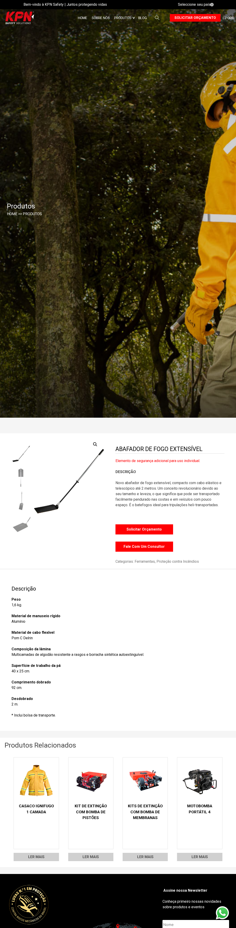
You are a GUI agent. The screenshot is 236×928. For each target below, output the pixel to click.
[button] (95, 444)
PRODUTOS (122, 18)
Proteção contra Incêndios (177, 561)
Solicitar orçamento (195, 18)
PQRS (229, 18)
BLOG (142, 18)
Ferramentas (145, 561)
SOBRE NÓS (101, 18)
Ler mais (36, 857)
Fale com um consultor (144, 546)
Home (82, 18)
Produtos (32, 214)
